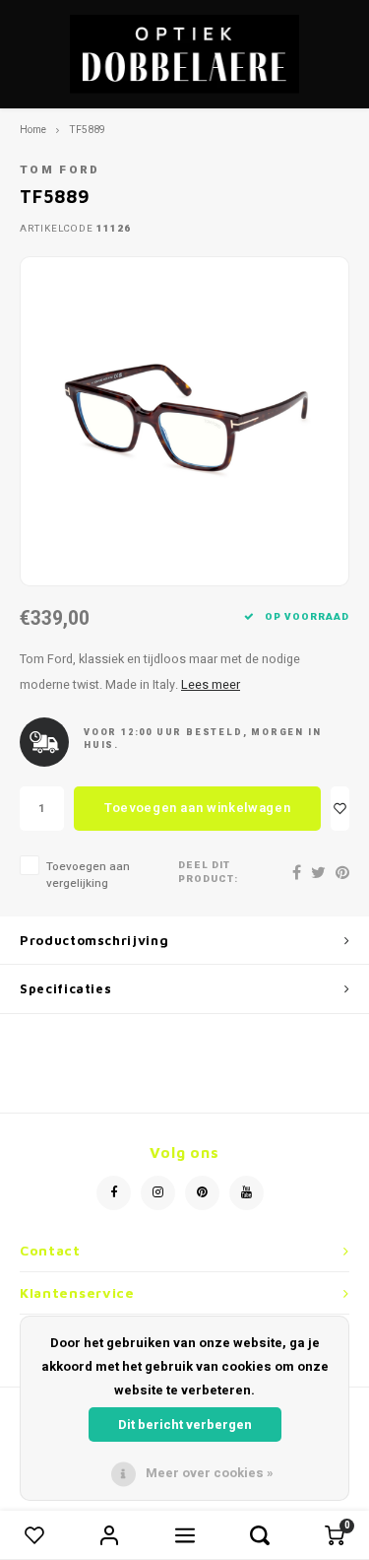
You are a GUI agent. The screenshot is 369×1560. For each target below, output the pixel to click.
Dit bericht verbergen (185, 1424)
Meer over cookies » (210, 1472)
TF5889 (87, 129)
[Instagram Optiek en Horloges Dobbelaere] (158, 1193)
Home (33, 129)
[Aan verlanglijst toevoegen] (340, 808)
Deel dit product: (208, 872)
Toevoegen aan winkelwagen (197, 807)
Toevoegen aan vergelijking (88, 875)
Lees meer (210, 685)
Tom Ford (60, 170)
